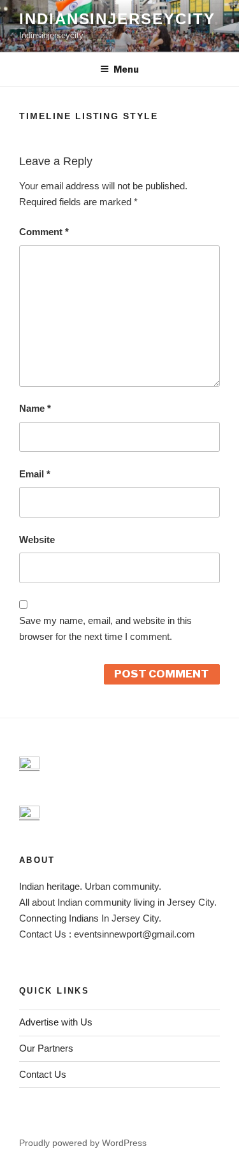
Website (37, 539)
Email (34, 473)
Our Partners (46, 1048)
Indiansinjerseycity (117, 18)
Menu (126, 69)
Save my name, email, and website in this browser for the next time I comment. (105, 628)
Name (35, 408)
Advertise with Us (55, 1022)
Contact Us (42, 1074)
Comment (44, 231)
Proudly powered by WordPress (83, 1143)
